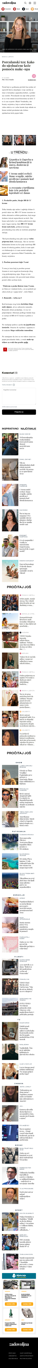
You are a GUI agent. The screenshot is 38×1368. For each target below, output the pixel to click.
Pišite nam (12, 1353)
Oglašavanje (13, 1358)
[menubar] (30, 3)
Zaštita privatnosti (26, 1355)
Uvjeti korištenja (26, 1353)
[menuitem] (30, 3)
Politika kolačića (26, 1358)
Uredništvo (13, 1355)
